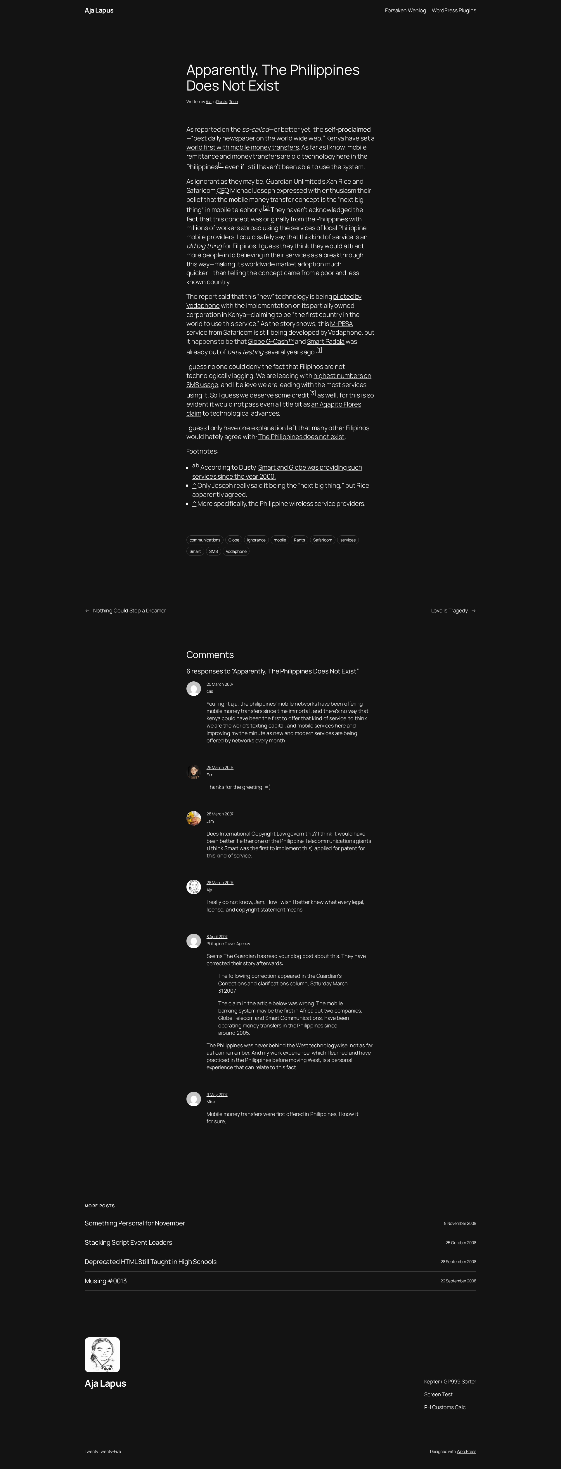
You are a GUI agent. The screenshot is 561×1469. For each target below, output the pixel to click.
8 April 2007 (217, 936)
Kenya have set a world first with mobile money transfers (280, 143)
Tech (233, 101)
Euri (210, 774)
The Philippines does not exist (301, 436)
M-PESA (341, 323)
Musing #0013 (106, 1281)
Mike (211, 1101)
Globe (233, 540)
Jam (210, 821)
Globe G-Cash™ (271, 341)
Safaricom (322, 540)
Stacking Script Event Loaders (128, 1242)
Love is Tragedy (449, 610)
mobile (280, 540)
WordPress (466, 1451)
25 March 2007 (220, 684)
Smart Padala (326, 341)
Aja (209, 101)
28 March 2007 (220, 814)
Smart (195, 551)
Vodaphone (236, 551)
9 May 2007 (217, 1094)
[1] (221, 164)
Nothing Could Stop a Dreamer (129, 610)
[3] (312, 393)
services (348, 540)
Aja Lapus (99, 10)
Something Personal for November (135, 1223)
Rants (221, 101)
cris (210, 691)
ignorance (256, 540)
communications (205, 540)
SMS (213, 551)
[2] (266, 207)
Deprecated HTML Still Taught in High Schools (151, 1261)
